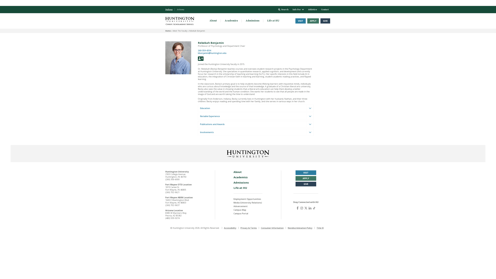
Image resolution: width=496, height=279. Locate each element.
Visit (300, 21)
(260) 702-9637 (172, 205)
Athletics (312, 9)
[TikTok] (314, 208)
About (213, 20)
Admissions (252, 20)
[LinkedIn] (310, 208)
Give (325, 21)
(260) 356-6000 (172, 179)
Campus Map (240, 209)
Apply (313, 21)
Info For (297, 9)
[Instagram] (301, 208)
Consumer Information (272, 228)
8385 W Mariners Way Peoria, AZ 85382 (176, 214)
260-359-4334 (204, 50)
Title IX (320, 228)
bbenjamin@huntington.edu (212, 53)
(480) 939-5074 (172, 218)
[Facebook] (297, 208)
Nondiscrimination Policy (300, 228)
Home (168, 31)
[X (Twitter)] (305, 208)
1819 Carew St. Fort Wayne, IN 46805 (175, 188)
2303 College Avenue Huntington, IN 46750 (175, 175)
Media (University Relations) (248, 202)
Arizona (180, 9)
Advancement (241, 206)
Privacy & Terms (249, 228)
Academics (231, 20)
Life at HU (273, 20)
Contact (325, 9)
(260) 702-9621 (172, 192)
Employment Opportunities (247, 199)
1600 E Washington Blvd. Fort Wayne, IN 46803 (177, 201)
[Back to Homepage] (248, 153)
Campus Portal (241, 213)
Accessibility (230, 228)
